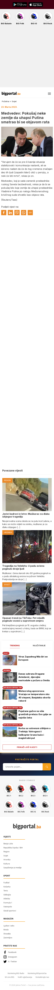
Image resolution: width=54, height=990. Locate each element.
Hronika (6, 859)
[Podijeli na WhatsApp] (23, 212)
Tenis (5, 890)
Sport (6, 875)
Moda (5, 929)
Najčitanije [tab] (39, 645)
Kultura (6, 863)
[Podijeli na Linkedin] (10, 212)
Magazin (8, 918)
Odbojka (7, 894)
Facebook (12, 952)
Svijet (14, 101)
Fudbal (6, 882)
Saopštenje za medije (12, 867)
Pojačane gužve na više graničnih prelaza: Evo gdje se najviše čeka (34, 714)
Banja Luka (8, 843)
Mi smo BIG (9, 977)
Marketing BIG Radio (16, 973)
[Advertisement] (27, 57)
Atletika (6, 898)
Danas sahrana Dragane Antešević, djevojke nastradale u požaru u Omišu (34, 677)
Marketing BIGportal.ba (37, 973)
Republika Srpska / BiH (13, 847)
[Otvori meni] (49, 94)
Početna (5, 101)
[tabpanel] (27, 700)
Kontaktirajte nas (42, 977)
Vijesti (7, 836)
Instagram (12, 956)
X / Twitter (12, 961)
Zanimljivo (7, 937)
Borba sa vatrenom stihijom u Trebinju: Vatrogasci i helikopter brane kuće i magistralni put (34, 733)
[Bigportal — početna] (11, 94)
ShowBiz (7, 933)
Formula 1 (7, 902)
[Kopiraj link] (30, 212)
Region (6, 851)
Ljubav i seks (8, 925)
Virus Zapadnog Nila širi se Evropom (33, 658)
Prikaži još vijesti (27, 747)
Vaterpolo (7, 906)
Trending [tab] (15, 645)
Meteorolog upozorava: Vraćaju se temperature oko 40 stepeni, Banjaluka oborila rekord (34, 696)
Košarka (6, 886)
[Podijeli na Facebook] (3, 212)
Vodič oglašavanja (25, 977)
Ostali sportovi (9, 910)
